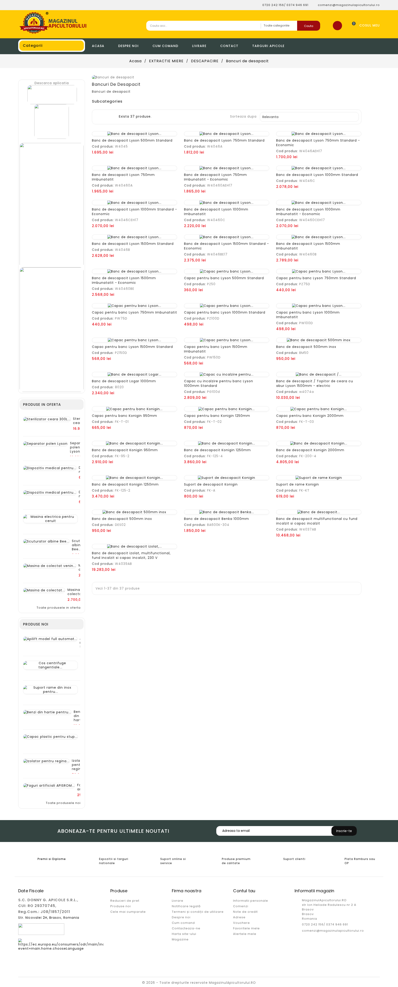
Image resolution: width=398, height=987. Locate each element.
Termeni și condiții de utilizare (198, 912)
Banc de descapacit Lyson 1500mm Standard (133, 243)
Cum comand (165, 46)
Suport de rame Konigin (297, 484)
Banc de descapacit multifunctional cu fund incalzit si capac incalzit (316, 521)
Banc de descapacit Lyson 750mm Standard (224, 140)
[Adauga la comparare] (139, 131)
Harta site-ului (184, 934)
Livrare (199, 46)
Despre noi (128, 46)
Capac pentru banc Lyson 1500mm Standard (132, 346)
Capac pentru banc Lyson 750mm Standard (316, 278)
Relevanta (308, 117)
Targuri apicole (268, 46)
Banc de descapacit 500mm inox (306, 346)
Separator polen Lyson (79, 447)
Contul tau (244, 891)
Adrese (239, 917)
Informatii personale (250, 900)
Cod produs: (103, 146)
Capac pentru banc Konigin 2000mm (310, 415)
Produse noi (120, 906)
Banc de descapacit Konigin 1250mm (217, 450)
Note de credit (245, 912)
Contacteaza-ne (186, 928)
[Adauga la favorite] (130, 131)
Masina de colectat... (76, 592)
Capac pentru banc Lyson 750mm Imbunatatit (134, 312)
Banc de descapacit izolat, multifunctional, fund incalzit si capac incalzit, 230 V (131, 555)
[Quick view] (148, 131)
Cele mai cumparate (128, 912)
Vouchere (241, 923)
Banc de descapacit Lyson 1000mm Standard (317, 174)
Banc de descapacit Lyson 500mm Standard (132, 140)
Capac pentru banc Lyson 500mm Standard (224, 278)
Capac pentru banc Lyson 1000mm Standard (224, 312)
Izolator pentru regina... (79, 765)
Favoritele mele (246, 928)
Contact (229, 46)
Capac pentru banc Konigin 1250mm (217, 415)
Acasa (98, 46)
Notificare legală (186, 906)
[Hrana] (51, 121)
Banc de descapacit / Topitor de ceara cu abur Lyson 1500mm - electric (314, 383)
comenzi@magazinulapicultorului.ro (333, 930)
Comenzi (240, 906)
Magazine (180, 939)
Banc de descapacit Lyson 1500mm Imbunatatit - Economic (124, 280)
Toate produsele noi (64, 803)
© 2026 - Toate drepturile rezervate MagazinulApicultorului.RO (199, 982)
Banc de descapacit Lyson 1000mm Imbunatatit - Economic (308, 211)
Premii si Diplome (52, 859)
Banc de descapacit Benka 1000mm (216, 518)
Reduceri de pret (124, 900)
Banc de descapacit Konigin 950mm (125, 450)
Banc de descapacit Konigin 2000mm (310, 450)
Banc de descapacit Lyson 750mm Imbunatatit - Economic (215, 177)
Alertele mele (244, 934)
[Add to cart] (120, 131)
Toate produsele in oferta (60, 607)
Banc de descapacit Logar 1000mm (124, 381)
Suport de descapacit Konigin (211, 484)
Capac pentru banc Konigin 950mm (124, 415)
